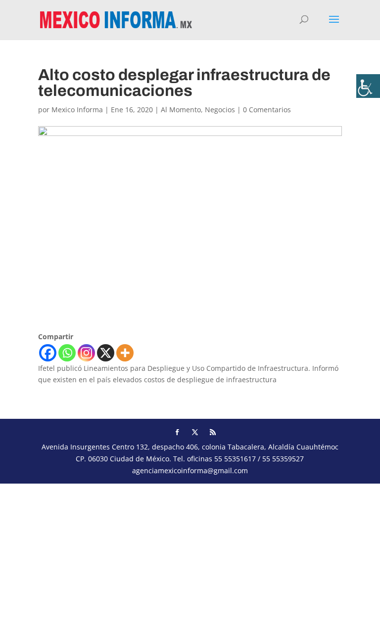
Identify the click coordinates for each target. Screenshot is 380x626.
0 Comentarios (267, 109)
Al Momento (181, 109)
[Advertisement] (190, 553)
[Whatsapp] (67, 352)
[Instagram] (86, 352)
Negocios (220, 109)
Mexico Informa (77, 109)
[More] (125, 352)
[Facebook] (47, 352)
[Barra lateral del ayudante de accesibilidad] (368, 86)
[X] (105, 352)
